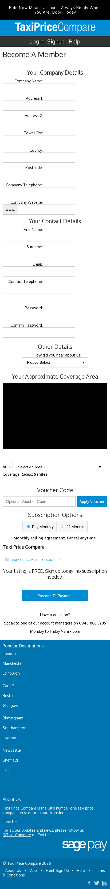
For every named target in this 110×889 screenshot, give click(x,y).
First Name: (33, 229)
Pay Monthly (42, 526)
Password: (34, 308)
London (9, 653)
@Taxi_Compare (17, 834)
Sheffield (10, 760)
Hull (6, 770)
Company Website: (26, 202)
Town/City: (33, 133)
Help (75, 41)
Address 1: (34, 98)
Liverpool (11, 737)
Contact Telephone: (26, 281)
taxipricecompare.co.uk (31, 560)
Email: (38, 264)
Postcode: (34, 167)
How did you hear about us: (57, 355)
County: (36, 150)
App (33, 870)
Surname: (34, 247)
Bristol (8, 695)
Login (36, 41)
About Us (13, 870)
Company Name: (28, 81)
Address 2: (34, 115)
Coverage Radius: (25, 474)
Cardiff (8, 685)
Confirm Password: (26, 325)
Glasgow (10, 705)
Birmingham (13, 718)
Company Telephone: (24, 185)
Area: (7, 466)
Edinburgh (11, 673)
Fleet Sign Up (57, 870)
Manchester (13, 663)
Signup (56, 41)
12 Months (75, 526)
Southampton (14, 728)
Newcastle (12, 750)
